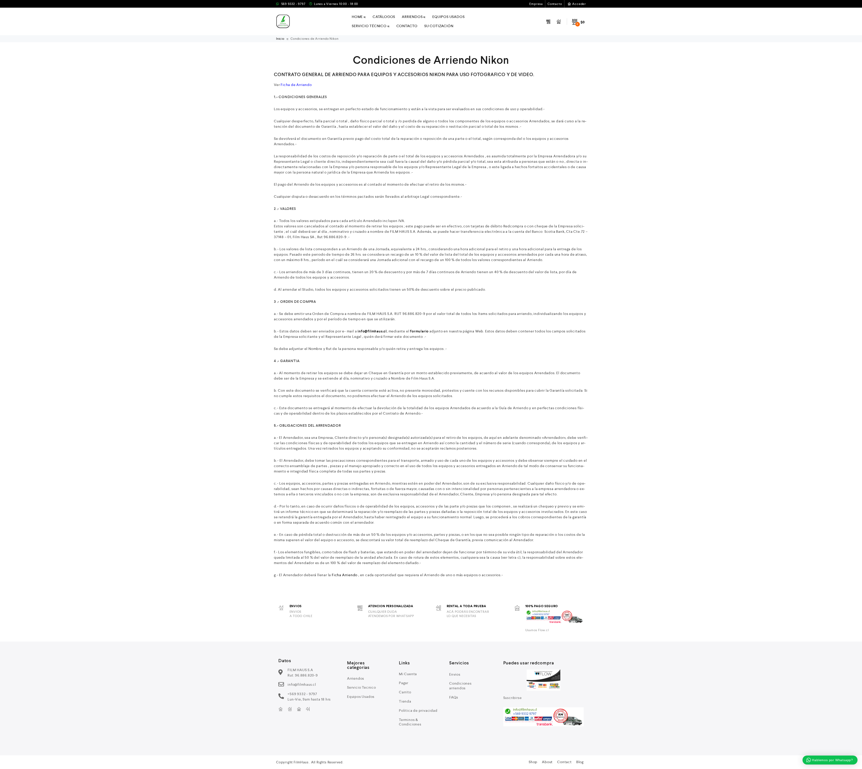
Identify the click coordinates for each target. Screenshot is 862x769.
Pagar (403, 683)
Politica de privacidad (418, 710)
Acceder (579, 4)
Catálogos (384, 16)
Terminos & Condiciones (410, 722)
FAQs (453, 697)
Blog (580, 762)
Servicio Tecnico (361, 687)
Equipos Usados (448, 16)
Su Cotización (438, 26)
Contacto (555, 4)
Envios (454, 674)
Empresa (536, 4)
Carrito (405, 692)
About (547, 762)
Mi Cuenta (408, 674)
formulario (419, 331)
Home (357, 16)
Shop (533, 762)
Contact (564, 762)
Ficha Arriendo (344, 575)
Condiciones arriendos (460, 685)
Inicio (280, 39)
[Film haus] (283, 21)
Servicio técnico (369, 26)
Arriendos (412, 16)
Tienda (405, 701)
